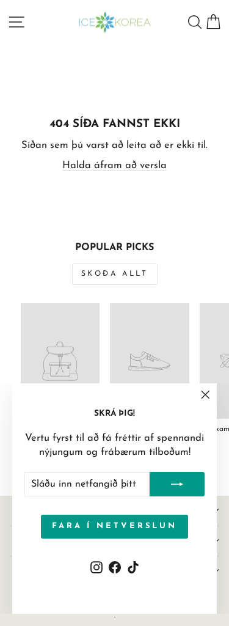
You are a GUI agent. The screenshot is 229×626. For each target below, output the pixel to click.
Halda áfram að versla (114, 166)
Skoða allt (114, 274)
